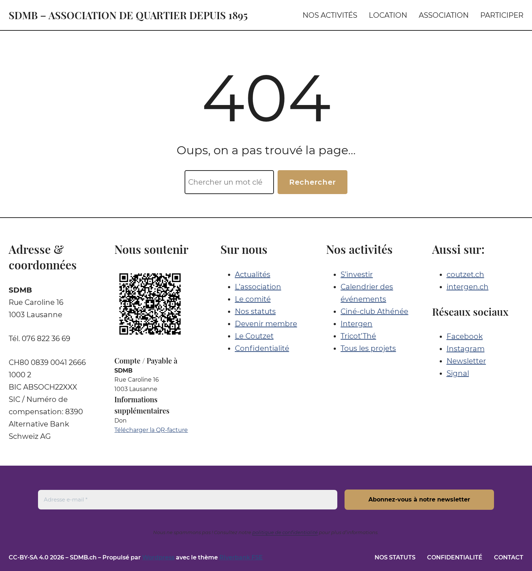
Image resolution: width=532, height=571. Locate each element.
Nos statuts (255, 311)
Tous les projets (368, 348)
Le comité (253, 299)
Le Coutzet (254, 336)
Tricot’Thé (358, 336)
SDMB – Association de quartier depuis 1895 (128, 15)
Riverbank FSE (241, 557)
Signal (458, 373)
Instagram (466, 348)
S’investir (357, 274)
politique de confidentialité (285, 532)
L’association (258, 286)
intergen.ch (468, 286)
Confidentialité (262, 348)
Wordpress (158, 557)
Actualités (252, 274)
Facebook (465, 336)
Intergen (356, 323)
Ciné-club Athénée (374, 311)
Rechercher (312, 182)
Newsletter (466, 361)
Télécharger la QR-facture (151, 430)
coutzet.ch (465, 274)
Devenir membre (266, 323)
